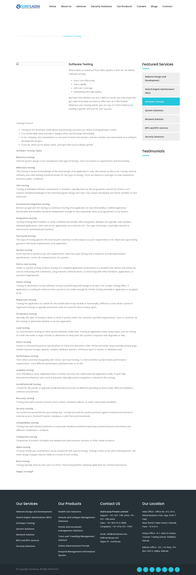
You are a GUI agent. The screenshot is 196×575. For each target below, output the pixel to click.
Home (52, 6)
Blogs (154, 6)
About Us (66, 6)
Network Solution (154, 119)
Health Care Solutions (69, 511)
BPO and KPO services (156, 127)
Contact (167, 6)
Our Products (124, 6)
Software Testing (154, 101)
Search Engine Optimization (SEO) (159, 91)
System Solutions (154, 110)
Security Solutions (101, 6)
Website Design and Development (155, 78)
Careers (141, 6)
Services (81, 6)
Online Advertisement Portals (73, 545)
